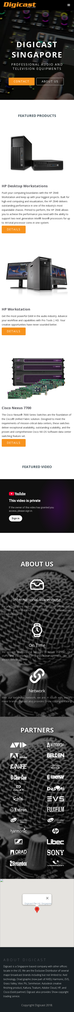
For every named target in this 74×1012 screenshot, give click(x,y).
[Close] (47, 898)
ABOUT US (50, 81)
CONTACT (21, 81)
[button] (37, 909)
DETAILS (13, 229)
